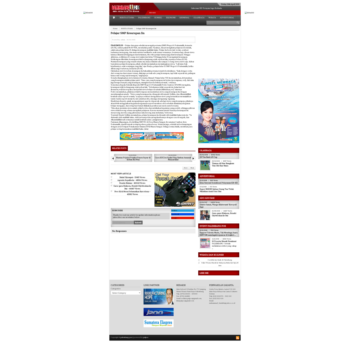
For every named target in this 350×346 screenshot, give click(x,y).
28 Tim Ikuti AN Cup (208, 157)
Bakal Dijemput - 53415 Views (132, 177)
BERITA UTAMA (127, 17)
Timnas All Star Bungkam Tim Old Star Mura (223, 164)
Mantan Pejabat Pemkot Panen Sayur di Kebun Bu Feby (206, 8)
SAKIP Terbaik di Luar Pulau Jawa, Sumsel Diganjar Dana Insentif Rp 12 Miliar (173, 158)
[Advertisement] (221, 56)
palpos (145, 337)
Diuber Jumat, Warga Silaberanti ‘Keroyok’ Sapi (218, 205)
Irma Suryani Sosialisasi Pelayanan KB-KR (219, 183)
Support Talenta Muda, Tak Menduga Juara (219, 232)
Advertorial (227, 17)
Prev (186, 168)
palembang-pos (126, 337)
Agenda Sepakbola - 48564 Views (132, 180)
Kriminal (184, 17)
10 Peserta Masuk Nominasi (224, 241)
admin (123, 40)
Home (115, 28)
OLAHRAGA (199, 17)
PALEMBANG (144, 17)
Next (192, 168)
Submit (138, 222)
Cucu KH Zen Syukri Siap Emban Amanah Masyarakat (133, 158)
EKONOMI (171, 17)
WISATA (212, 17)
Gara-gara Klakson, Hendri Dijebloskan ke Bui (224, 214)
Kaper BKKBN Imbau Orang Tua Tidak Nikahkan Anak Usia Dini (217, 190)
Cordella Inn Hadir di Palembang (220, 260)
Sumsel (158, 17)
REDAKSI (152, 13)
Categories (116, 288)
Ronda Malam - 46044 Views (132, 183)
